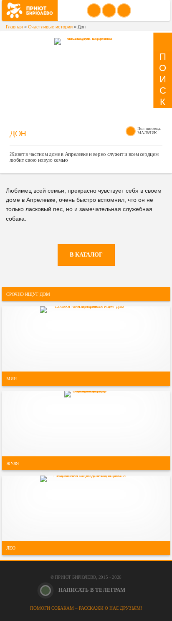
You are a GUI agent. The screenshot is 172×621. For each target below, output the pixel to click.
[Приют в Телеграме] (124, 10)
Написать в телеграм (91, 590)
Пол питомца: (149, 129)
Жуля (12, 463)
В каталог (86, 255)
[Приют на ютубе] (109, 10)
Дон (17, 133)
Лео (10, 547)
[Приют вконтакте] (94, 10)
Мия (11, 378)
